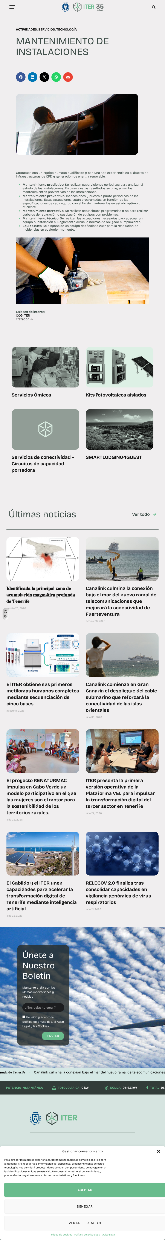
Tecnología (66, 29)
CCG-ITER (23, 315)
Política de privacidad (87, 1234)
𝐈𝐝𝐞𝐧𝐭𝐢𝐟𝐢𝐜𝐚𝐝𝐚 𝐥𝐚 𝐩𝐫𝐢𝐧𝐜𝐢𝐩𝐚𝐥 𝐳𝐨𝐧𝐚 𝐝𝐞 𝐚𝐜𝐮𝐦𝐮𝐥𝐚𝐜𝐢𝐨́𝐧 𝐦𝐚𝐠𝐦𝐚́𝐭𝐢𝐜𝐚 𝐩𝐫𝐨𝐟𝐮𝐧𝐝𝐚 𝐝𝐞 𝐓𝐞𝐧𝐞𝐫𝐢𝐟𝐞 (40, 595)
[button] (158, 1151)
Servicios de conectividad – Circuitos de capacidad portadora (43, 464)
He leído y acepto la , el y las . (43, 1021)
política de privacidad (37, 1022)
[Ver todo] (154, 514)
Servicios (46, 29)
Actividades (26, 29)
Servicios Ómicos (31, 395)
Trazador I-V (25, 319)
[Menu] (12, 7)
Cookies (43, 1026)
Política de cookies (61, 1234)
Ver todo (141, 514)
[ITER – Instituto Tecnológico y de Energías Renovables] (82, 7)
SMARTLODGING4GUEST (114, 457)
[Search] (153, 7)
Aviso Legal (109, 1234)
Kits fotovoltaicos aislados (116, 395)
